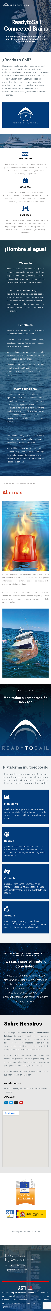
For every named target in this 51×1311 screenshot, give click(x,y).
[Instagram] (16, 1102)
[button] (25, 115)
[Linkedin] (6, 1102)
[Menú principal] (47, 5)
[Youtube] (23, 1265)
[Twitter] (11, 1102)
